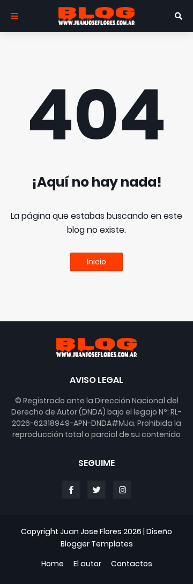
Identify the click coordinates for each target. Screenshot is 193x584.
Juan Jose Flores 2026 (101, 531)
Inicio (96, 261)
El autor (87, 563)
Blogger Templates (97, 543)
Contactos (131, 563)
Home (52, 563)
